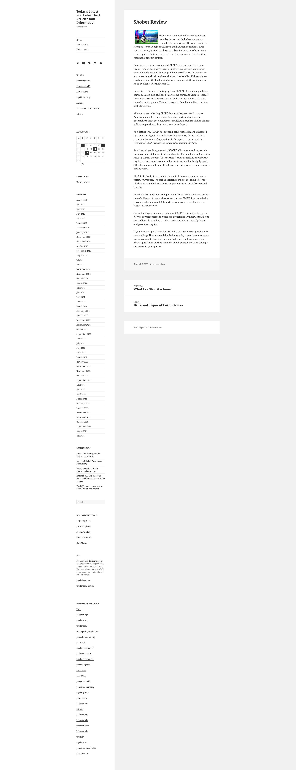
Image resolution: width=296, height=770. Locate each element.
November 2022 (83, 371)
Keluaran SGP (82, 49)
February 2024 (82, 311)
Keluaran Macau (83, 537)
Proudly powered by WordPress (148, 327)
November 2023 (83, 325)
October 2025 (82, 246)
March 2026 (81, 223)
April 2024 (81, 301)
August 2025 (81, 255)
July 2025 (80, 260)
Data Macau (81, 543)
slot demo (92, 561)
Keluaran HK (82, 44)
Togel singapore (83, 520)
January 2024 (82, 315)
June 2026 (80, 209)
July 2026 (80, 204)
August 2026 (81, 200)
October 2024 (82, 278)
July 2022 (80, 385)
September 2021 (83, 426)
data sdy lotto (82, 753)
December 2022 (83, 366)
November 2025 (83, 241)
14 (95, 149)
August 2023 (81, 338)
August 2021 (81, 431)
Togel (78, 609)
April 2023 (81, 352)
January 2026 (82, 232)
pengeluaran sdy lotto (86, 748)
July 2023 (80, 343)
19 (87, 152)
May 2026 (80, 214)
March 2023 (81, 357)
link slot (79, 103)
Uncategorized (82, 182)
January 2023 (82, 362)
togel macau (81, 742)
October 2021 (82, 422)
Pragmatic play (83, 532)
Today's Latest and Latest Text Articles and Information (88, 17)
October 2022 (82, 375)
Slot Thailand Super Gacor (88, 108)
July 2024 (80, 288)
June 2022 (80, 389)
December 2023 (83, 320)
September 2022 (83, 380)
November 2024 (83, 274)
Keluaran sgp (82, 92)
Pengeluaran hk (83, 86)
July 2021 (80, 436)
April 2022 (81, 394)
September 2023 (83, 334)
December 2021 (83, 412)
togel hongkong (83, 97)
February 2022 (82, 403)
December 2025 (83, 237)
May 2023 (80, 348)
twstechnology (158, 264)
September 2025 (83, 251)
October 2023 (82, 329)
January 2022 (82, 408)
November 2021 (83, 417)
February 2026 (82, 227)
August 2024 (81, 283)
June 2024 (80, 292)
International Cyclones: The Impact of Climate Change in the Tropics (90, 479)
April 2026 (81, 218)
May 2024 (80, 297)
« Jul (82, 164)
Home (79, 40)
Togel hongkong (83, 526)
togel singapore (83, 80)
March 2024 (81, 306)
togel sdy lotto (82, 692)
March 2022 (81, 399)
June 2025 (80, 264)
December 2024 (83, 269)
